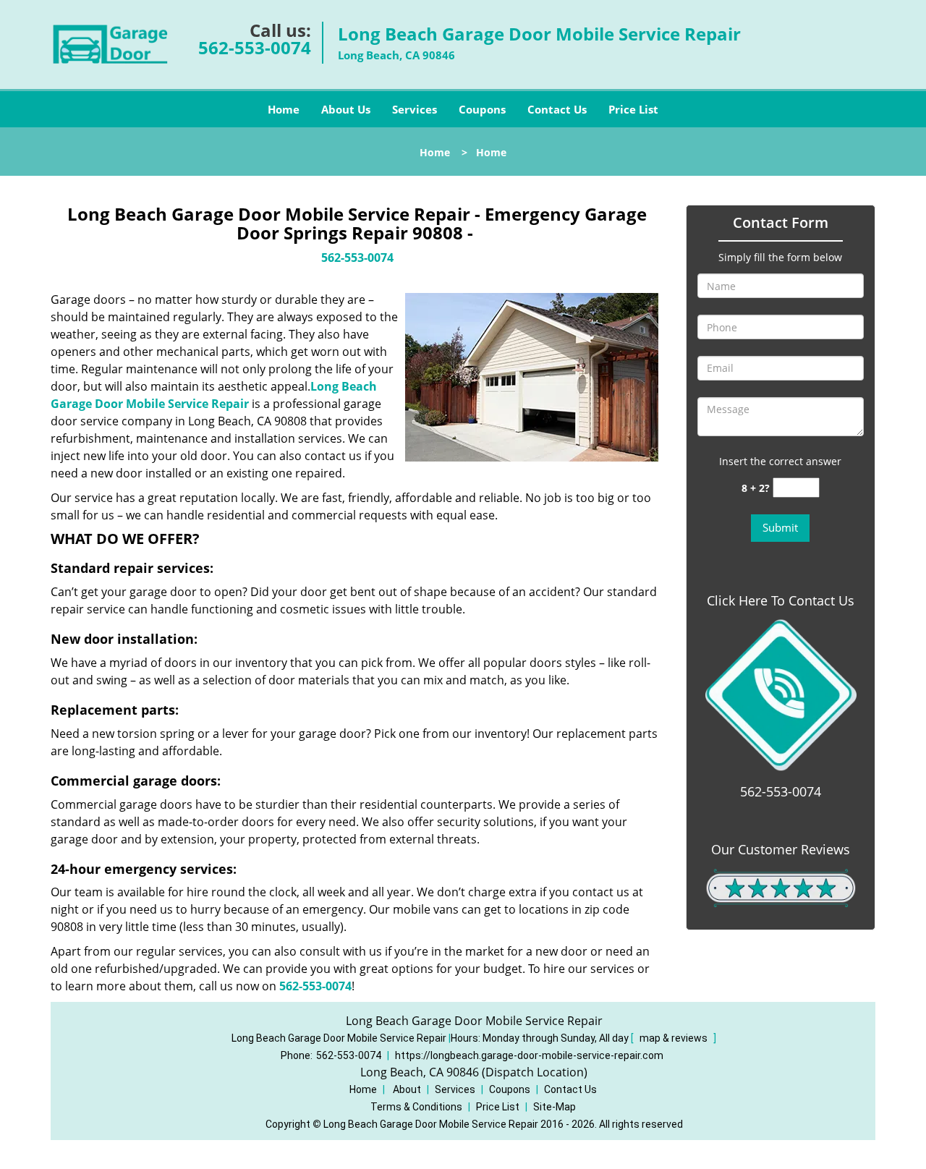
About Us (345, 109)
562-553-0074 (254, 47)
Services (414, 109)
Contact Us (557, 109)
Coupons (482, 109)
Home (284, 109)
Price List (633, 109)
